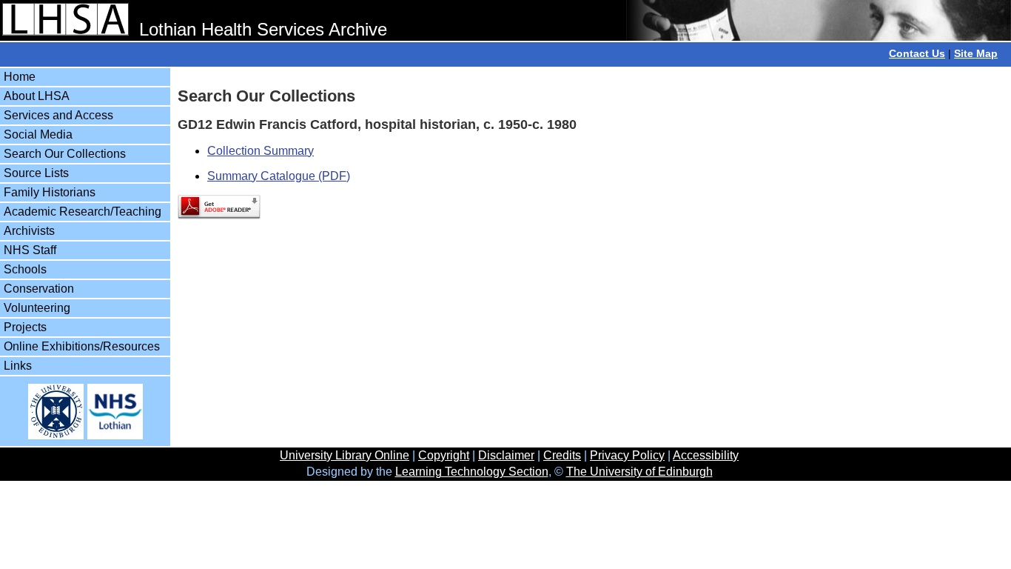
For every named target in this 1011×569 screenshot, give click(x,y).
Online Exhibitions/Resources (82, 346)
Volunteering (37, 308)
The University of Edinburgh (639, 471)
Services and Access (58, 115)
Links (18, 365)
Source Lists (36, 173)
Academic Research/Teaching (82, 211)
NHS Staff (30, 250)
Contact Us (917, 53)
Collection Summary (260, 150)
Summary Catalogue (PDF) (278, 176)
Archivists (29, 230)
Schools (25, 269)
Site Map (976, 53)
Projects (25, 327)
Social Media (38, 134)
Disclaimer (506, 455)
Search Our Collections (65, 153)
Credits (562, 455)
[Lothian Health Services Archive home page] (65, 29)
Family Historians (49, 192)
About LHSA (37, 96)
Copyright (443, 455)
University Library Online (344, 455)
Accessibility (706, 455)
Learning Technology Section (471, 471)
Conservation (39, 288)
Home (20, 76)
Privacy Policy (627, 455)
